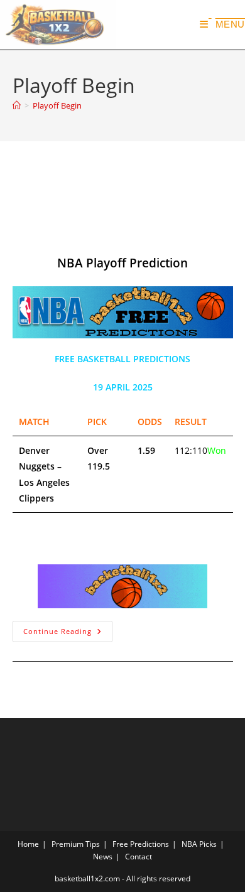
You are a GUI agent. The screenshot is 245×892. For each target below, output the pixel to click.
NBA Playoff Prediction (100, 183)
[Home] (17, 105)
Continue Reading (67, 628)
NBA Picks (199, 844)
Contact (138, 856)
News (102, 856)
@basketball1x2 (60, 212)
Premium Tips (76, 844)
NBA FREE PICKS (60, 229)
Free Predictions (140, 844)
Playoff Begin (57, 105)
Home (28, 844)
